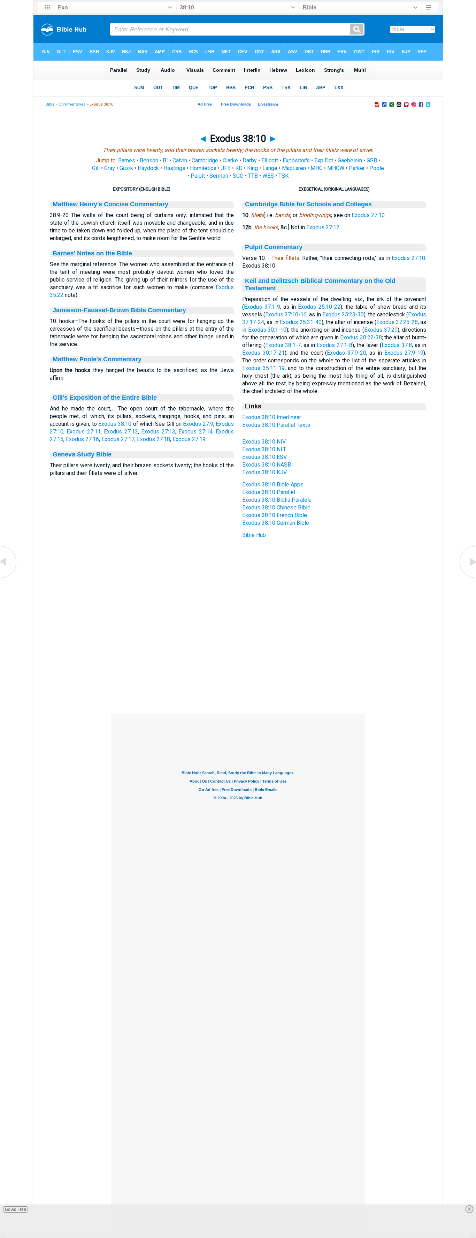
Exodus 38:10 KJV (264, 472)
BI (165, 160)
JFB (226, 168)
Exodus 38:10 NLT (264, 449)
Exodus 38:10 (114, 424)
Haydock (148, 168)
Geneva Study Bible (82, 454)
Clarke (230, 160)
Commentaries (72, 104)
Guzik (126, 168)
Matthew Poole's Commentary (97, 359)
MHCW (335, 168)
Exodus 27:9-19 (404, 352)
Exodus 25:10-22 (319, 306)
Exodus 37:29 (381, 329)
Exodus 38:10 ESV (264, 457)
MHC (316, 168)
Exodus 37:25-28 (397, 322)
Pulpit (198, 175)
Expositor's (296, 160)
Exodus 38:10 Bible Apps (273, 484)
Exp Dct (323, 160)
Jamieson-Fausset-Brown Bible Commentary (119, 310)
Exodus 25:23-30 (343, 314)
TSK (283, 175)
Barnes (126, 160)
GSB (372, 160)
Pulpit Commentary (273, 247)
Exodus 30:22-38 (361, 337)
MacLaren (294, 168)
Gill (96, 168)
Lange (269, 168)
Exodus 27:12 (121, 431)
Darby (250, 160)
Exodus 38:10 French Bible (274, 515)
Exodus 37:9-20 (346, 352)
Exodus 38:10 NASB (266, 464)
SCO (238, 175)
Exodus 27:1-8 (334, 345)
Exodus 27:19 (189, 439)
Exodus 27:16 (82, 439)
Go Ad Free (15, 1209)
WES (268, 175)
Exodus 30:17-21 (263, 352)
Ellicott (269, 160)
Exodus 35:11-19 (263, 368)
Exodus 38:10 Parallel (268, 492)
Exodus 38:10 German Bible (275, 523)
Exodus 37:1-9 (262, 306)
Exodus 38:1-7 (283, 345)
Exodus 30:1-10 (267, 329)
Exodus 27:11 (84, 431)
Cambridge (205, 160)
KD (239, 168)
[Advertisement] (238, 672)
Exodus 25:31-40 (300, 322)
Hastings (174, 168)
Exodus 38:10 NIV (264, 441)
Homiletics (203, 168)
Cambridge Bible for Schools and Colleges (308, 204)
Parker (357, 168)
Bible (50, 104)
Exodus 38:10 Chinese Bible (276, 507)
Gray (109, 168)
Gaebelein (350, 160)
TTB (253, 175)
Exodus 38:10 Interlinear (271, 417)
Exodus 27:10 (368, 215)
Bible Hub (254, 535)
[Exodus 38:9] (8, 577)
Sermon (218, 175)
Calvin (179, 160)
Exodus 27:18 (153, 439)
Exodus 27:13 (158, 431)
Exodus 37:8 (397, 345)
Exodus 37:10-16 (286, 314)
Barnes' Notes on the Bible (92, 253)
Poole (376, 168)
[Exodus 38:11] (467, 577)
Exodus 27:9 (198, 424)
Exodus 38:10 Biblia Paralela (277, 500)
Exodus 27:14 (195, 431)
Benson (149, 160)
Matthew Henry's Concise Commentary (110, 204)
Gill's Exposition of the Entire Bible (105, 397)
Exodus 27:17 (118, 439)
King (252, 168)
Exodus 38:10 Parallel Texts (276, 425)
